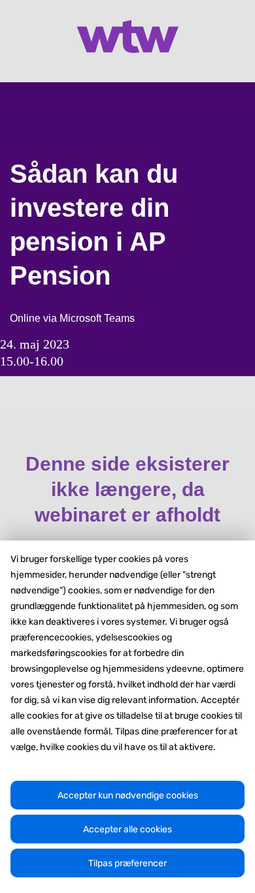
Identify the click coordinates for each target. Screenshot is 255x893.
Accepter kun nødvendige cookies (128, 795)
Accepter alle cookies (127, 829)
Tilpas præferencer (127, 863)
